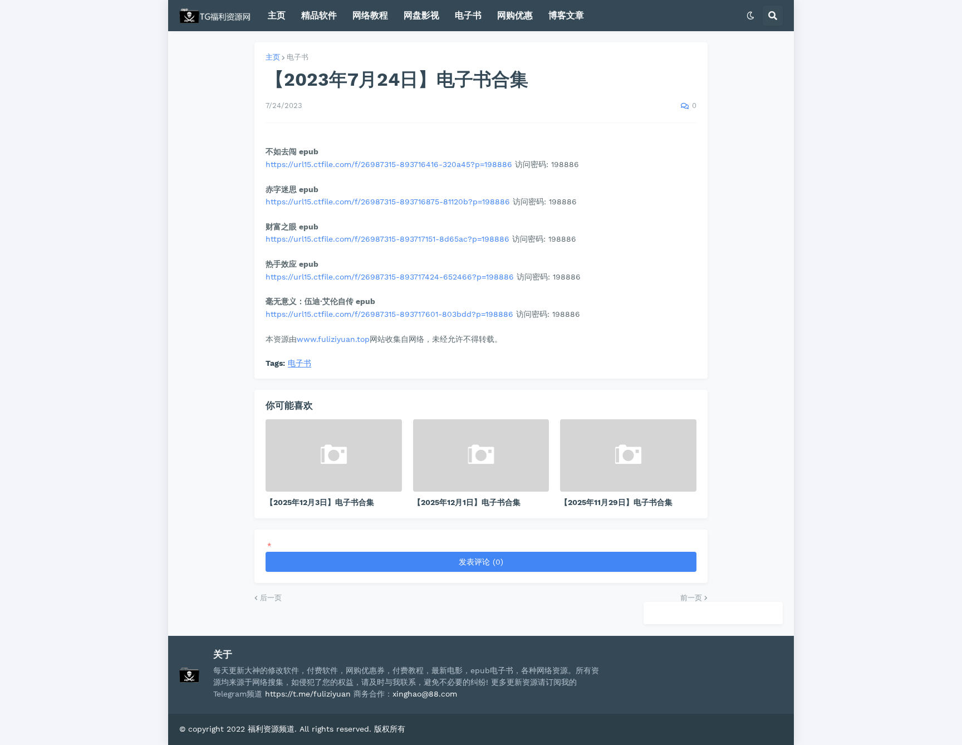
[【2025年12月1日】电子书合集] (481, 455)
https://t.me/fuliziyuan (308, 693)
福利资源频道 (271, 728)
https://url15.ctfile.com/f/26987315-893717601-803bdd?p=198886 (389, 314)
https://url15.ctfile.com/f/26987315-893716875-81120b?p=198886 (388, 201)
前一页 (691, 597)
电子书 (297, 57)
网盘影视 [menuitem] (421, 15)
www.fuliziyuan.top (333, 339)
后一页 (271, 597)
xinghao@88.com (424, 693)
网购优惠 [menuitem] (515, 15)
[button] (750, 16)
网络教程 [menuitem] (370, 15)
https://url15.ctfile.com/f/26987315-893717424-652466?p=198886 (390, 276)
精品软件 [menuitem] (319, 15)
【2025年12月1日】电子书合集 (467, 502)
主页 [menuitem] (277, 15)
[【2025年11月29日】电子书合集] (628, 455)
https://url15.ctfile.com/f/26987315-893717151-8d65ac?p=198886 (387, 238)
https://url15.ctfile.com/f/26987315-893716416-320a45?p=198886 (389, 164)
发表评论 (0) (481, 561)
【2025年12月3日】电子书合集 (320, 502)
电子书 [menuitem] (468, 15)
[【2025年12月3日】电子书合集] (334, 455)
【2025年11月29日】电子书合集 (616, 502)
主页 (273, 57)
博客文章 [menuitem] (566, 15)
